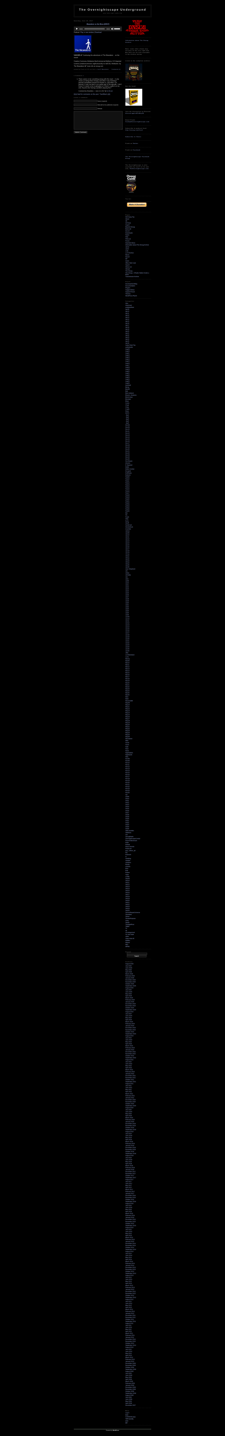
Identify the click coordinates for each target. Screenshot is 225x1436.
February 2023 (130, 1048)
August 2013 (129, 1275)
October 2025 (129, 984)
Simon (127, 916)
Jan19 (127, 553)
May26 (127, 737)
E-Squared (128, 465)
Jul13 (127, 589)
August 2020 (129, 1108)
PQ (126, 852)
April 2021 (128, 1091)
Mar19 (127, 681)
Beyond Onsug (130, 227)
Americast (128, 305)
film (126, 513)
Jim (126, 571)
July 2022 (128, 1062)
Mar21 (127, 685)
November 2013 (130, 1269)
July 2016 (128, 1205)
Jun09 (127, 617)
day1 (127, 415)
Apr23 (127, 337)
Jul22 (127, 607)
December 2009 (130, 1363)
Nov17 (127, 777)
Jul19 (127, 601)
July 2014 (128, 1253)
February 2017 (130, 1191)
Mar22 (127, 687)
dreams (127, 463)
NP (126, 259)
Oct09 (127, 796)
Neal (126, 749)
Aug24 (127, 379)
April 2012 (128, 1307)
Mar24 (127, 691)
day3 (127, 419)
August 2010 (129, 1347)
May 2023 (128, 1042)
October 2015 (129, 1223)
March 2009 (129, 1381)
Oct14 (127, 806)
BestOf (127, 389)
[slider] (117, 29)
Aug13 (127, 357)
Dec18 (127, 445)
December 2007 (130, 1405)
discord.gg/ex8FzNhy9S (134, 113)
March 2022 (129, 1070)
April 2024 (128, 1020)
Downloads (129, 233)
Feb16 (127, 491)
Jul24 (127, 611)
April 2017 (128, 1187)
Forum (127, 241)
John (127, 579)
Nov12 (127, 767)
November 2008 (130, 1389)
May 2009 (128, 1377)
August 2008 (129, 1395)
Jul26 (127, 615)
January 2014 (129, 1265)
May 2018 (128, 1161)
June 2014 (128, 1255)
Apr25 (127, 341)
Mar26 (127, 695)
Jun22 (127, 643)
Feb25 (127, 509)
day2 (127, 417)
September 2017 (130, 1177)
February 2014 (130, 1263)
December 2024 (130, 1004)
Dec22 (127, 453)
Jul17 (127, 597)
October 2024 (129, 1008)
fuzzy (127, 521)
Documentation (130, 286)
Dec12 (127, 433)
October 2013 (129, 1271)
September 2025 (130, 986)
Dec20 (127, 449)
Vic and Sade (129, 934)
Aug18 (127, 367)
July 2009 (128, 1373)
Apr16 (127, 323)
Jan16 (127, 547)
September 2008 (130, 1393)
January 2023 (129, 1050)
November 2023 (130, 1030)
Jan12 (127, 539)
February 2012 (130, 1311)
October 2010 (129, 1343)
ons (126, 834)
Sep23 (127, 906)
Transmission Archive (132, 276)
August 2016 (129, 1203)
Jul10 (127, 249)
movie (127, 743)
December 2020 (130, 1100)
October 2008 (129, 1391)
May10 (127, 705)
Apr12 (127, 315)
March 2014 (129, 1261)
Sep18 (127, 896)
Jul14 (127, 591)
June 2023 (128, 1040)
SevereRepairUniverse (132, 912)
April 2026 (128, 972)
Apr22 (127, 335)
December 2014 (130, 1243)
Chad (127, 405)
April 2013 (128, 1283)
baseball (128, 385)
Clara (127, 407)
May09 (127, 703)
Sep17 (127, 894)
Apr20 (127, 331)
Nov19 (127, 781)
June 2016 (128, 1207)
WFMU (127, 946)
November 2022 (130, 1054)
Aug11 (127, 353)
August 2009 (129, 1371)
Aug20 (127, 371)
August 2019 (129, 1131)
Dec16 (127, 441)
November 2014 (130, 1245)
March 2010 (129, 1357)
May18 (127, 721)
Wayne (127, 942)
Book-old (128, 229)
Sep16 (127, 892)
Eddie (127, 467)
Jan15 (127, 545)
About (127, 219)
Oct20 (127, 819)
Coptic (127, 409)
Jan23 (127, 561)
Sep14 (127, 888)
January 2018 (129, 1169)
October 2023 (129, 1032)
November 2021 (130, 1077)
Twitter (135, 143)
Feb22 (127, 503)
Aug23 (127, 377)
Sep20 (127, 900)
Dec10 (127, 231)
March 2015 (129, 1237)
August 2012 (129, 1299)
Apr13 (127, 317)
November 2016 (130, 1197)
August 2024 (129, 1012)
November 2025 (130, 982)
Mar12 (127, 667)
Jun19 (127, 637)
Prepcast (128, 854)
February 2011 (130, 1335)
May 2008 (128, 1401)
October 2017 (129, 1175)
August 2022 (129, 1060)
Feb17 (127, 493)
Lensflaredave (130, 655)
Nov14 (127, 771)
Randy (127, 864)
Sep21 (127, 902)
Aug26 (127, 383)
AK (126, 221)
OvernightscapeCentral (132, 838)
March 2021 (129, 1094)
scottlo (127, 876)
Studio (127, 922)
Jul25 (127, 613)
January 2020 (129, 1121)
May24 (127, 733)
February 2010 (130, 1359)
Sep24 (127, 908)
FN (126, 515)
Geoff (127, 523)
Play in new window (87, 32)
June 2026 (128, 968)
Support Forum (130, 292)
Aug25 (127, 381)
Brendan (128, 399)
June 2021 (128, 1087)
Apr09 (127, 309)
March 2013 (129, 1285)
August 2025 (129, 988)
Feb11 (127, 235)
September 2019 (130, 1129)
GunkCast (128, 525)
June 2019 (128, 1135)
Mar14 (127, 671)
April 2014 (128, 1259)
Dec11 (127, 431)
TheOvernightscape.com (139, 168)
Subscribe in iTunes (133, 136)
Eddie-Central (129, 469)
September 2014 (130, 1249)
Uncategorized (130, 932)
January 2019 (129, 1145)
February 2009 (130, 1383)
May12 (127, 709)
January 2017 (129, 1193)
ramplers (128, 862)
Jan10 (127, 535)
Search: (128, 952)
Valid (129, 1419)
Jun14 (127, 627)
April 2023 (128, 1044)
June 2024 (128, 1016)
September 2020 (130, 1106)
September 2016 (130, 1201)
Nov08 (127, 759)
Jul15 (127, 593)
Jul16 (127, 595)
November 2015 (130, 1221)
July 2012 (128, 1301)
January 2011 (129, 1337)
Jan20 (127, 555)
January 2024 (129, 1026)
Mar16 (127, 675)
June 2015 (128, 1231)
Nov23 (127, 788)
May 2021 (128, 1089)
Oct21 (127, 821)
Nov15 (127, 773)
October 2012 (129, 1295)
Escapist (128, 471)
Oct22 (127, 823)
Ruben (127, 872)
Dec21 (127, 451)
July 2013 (128, 1277)
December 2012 (130, 1291)
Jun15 (127, 629)
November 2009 (130, 1365)
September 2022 (130, 1058)
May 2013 (128, 1281)
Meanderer (105, 69)
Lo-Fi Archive (129, 253)
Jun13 (127, 625)
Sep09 (127, 878)
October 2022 (129, 1056)
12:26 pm (110, 91)
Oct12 (127, 802)
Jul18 (127, 599)
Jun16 (127, 631)
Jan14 (127, 543)
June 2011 (128, 1327)
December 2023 (130, 1028)
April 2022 (128, 1068)
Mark (127, 699)
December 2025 (130, 980)
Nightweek (128, 755)
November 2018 (130, 1149)
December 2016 (130, 1195)
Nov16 (127, 775)
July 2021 (128, 1085)
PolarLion (128, 848)
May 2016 (128, 1209)
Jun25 (127, 649)
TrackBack (105, 94)
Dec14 (127, 437)
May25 (127, 735)
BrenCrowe (129, 397)
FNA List (128, 239)
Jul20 (127, 603)
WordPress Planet (131, 296)
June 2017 (128, 1183)
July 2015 (128, 1229)
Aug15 (127, 361)
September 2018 (130, 1153)
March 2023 (129, 1046)
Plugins (127, 288)
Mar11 (127, 255)
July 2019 (128, 1133)
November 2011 (130, 1317)
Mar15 (127, 673)
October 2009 (129, 1367)
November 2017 (130, 1173)
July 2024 (128, 1014)
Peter (127, 842)
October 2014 (129, 1247)
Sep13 (127, 886)
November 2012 (130, 1293)
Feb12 (127, 483)
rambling (128, 858)
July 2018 (128, 1157)
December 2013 (130, 1267)
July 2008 (128, 1397)
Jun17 (99, 69)
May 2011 (128, 1329)
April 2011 (128, 1331)
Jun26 (127, 651)
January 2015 (129, 1241)
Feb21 (127, 501)
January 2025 (129, 1002)
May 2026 (128, 970)
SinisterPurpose (130, 918)
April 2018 (128, 1163)
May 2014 (128, 1257)
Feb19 (127, 497)
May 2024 (128, 1018)
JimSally (128, 575)
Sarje (127, 874)
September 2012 (130, 1297)
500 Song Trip (129, 217)
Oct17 (127, 813)
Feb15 (127, 489)
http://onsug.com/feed (134, 130)
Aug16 (127, 363)
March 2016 (129, 1213)
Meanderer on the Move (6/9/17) (98, 24)
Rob (126, 870)
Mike (126, 741)
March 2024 (129, 1022)
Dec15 (127, 439)
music (127, 745)
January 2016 (129, 1217)
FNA (126, 237)
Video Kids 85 (129, 938)
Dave (127, 411)
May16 (127, 717)
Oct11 (127, 800)
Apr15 (127, 321)
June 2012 (128, 1303)
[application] (98, 29)
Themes (128, 294)
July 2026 (128, 966)
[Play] (77, 29)
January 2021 (129, 1098)
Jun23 (127, 645)
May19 (127, 723)
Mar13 (127, 669)
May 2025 (128, 994)
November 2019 (130, 1125)
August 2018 (129, 1155)
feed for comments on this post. (86, 94)
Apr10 (127, 311)
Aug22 (127, 375)
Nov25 (127, 792)
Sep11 (127, 882)
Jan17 (127, 549)
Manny (127, 659)
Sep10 (127, 265)
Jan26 (127, 567)
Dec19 (127, 447)
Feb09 (127, 477)
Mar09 (127, 661)
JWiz (126, 653)
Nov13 (127, 769)
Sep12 (127, 884)
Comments (130, 1417)
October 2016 (129, 1199)
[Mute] (112, 29)
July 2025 (128, 990)
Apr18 (127, 327)
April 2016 (128, 1211)
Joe (126, 577)
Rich (126, 868)
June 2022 (128, 1064)
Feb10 (127, 479)
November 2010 (130, 1341)
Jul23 (127, 609)
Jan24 (127, 563)
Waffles (127, 940)
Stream (127, 269)
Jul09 (127, 581)
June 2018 (128, 1159)
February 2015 (130, 1239)
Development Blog (131, 284)
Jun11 (127, 621)
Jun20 (127, 639)
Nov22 (127, 786)
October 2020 (129, 1104)
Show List (128, 267)
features (128, 475)
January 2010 (129, 1361)
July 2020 (128, 1110)
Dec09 (127, 427)
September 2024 (130, 1010)
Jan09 (127, 533)
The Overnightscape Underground (112, 9)
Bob (126, 391)
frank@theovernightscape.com (137, 121)
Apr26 (127, 343)
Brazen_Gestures (131, 395)
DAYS (127, 413)
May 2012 (128, 1305)
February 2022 (130, 1072)
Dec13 (127, 435)
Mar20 (127, 683)
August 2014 (129, 1251)
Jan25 (127, 565)
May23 (127, 731)
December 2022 (130, 1052)
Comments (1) (116, 69)
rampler (127, 860)
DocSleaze (128, 461)
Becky (127, 387)
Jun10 (127, 619)
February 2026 (130, 976)
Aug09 (127, 349)
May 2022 (128, 1066)
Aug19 (127, 369)
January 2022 (129, 1074)
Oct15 (127, 808)
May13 (127, 711)
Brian (127, 401)
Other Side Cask (130, 263)
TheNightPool (129, 924)
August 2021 (129, 1083)
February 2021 (130, 1096)
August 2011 (129, 1323)
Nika (126, 757)
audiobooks (129, 347)
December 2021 (130, 1076)
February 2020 (130, 1119)
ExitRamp (128, 473)
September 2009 (130, 1369)
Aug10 (127, 225)
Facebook (136, 150)
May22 (127, 729)
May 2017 (128, 1185)
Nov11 (127, 765)
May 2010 (128, 1353)
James (127, 531)
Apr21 (127, 333)
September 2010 (130, 1345)
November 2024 (130, 1006)
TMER (127, 926)
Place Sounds (129, 846)
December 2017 (130, 1171)
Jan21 (127, 557)
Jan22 (127, 559)
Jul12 (127, 587)
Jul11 (127, 585)
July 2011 (128, 1325)
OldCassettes (129, 830)
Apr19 (127, 329)
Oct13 (127, 804)
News (127, 751)
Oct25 (127, 828)
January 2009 (129, 1385)
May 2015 (128, 1233)
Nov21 (127, 785)
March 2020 (129, 1117)
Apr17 (127, 325)
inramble (128, 529)
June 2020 (128, 1112)
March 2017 (129, 1189)
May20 (127, 725)
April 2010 (128, 1355)
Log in (127, 1413)
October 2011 (129, 1319)
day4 (127, 421)
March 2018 (129, 1165)
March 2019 (129, 1141)
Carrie (127, 403)
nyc (126, 794)
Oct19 (127, 817)
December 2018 (130, 1147)
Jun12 (127, 623)
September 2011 (130, 1321)
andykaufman (129, 307)
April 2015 (128, 1235)
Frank (127, 517)
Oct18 (127, 815)
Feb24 (127, 507)
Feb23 (127, 505)
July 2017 (128, 1181)
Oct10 (127, 261)
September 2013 (130, 1273)
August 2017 (129, 1179)
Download (98, 32)
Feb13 (127, 485)
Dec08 (127, 425)
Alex (126, 303)
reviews (127, 866)
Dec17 (127, 443)
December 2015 (130, 1219)
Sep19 (127, 898)
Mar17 (127, 677)
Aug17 (127, 365)
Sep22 (127, 904)
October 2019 (129, 1127)
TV (126, 928)
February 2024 (130, 1024)
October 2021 (129, 1079)
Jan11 (127, 247)
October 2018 (129, 1151)
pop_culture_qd (130, 850)
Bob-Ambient (129, 393)
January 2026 (129, 978)
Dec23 (127, 455)
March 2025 (129, 998)
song (127, 920)
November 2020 (130, 1102)
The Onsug (128, 271)
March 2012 (129, 1309)
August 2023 (129, 1036)
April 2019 (128, 1139)
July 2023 (128, 1038)
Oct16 (127, 811)
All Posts (128, 223)
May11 (127, 707)
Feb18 (127, 495)
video (127, 936)
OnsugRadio (129, 836)
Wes (126, 944)
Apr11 (127, 313)
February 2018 (130, 1167)
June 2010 (128, 1351)
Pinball (127, 844)
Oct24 (127, 826)
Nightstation (129, 753)
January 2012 (129, 1313)
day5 (127, 423)
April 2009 (128, 1379)
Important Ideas (130, 243)
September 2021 (130, 1081)
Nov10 (127, 257)
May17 (127, 719)
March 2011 (129, 1333)
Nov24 (127, 790)
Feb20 (127, 499)
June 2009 (128, 1375)
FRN (126, 519)
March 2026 (129, 974)
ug (126, 930)
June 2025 (128, 992)
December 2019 (130, 1123)
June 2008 (128, 1399)
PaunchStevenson (131, 840)
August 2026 (129, 964)
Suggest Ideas (130, 290)
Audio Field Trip (130, 345)
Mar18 (127, 679)
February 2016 (130, 1215)
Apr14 (127, 319)
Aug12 (127, 355)
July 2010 (128, 1349)
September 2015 (130, 1225)
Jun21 (127, 641)
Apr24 (127, 339)
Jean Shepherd (130, 569)
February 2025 (130, 1000)
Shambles (128, 914)
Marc (127, 697)
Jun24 (127, 647)
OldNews (128, 832)
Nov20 (127, 783)
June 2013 (128, 1279)
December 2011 (130, 1315)
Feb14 (127, 487)
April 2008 (128, 1403)
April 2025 (128, 996)
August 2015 (129, 1227)
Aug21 (127, 373)
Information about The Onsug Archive (137, 245)
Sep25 (127, 910)
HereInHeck (129, 527)
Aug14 (127, 359)
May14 (127, 713)
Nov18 (127, 779)
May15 (127, 715)
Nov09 (127, 761)
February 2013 (130, 1287)
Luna (127, 657)
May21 (127, 727)
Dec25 (127, 459)
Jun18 (127, 635)
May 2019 (128, 1137)
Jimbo (127, 573)
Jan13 (127, 541)
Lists (126, 251)
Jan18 (127, 551)
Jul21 (127, 605)
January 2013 (129, 1289)
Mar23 (127, 689)
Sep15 (127, 890)
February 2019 (130, 1143)
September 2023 (130, 1034)
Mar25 (127, 693)
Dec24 (127, 457)
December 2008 (130, 1387)
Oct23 (127, 824)
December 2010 (130, 1339)
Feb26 (127, 511)
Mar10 (127, 663)
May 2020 (128, 1114)
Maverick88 (129, 701)
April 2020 (128, 1115)
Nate (126, 747)
